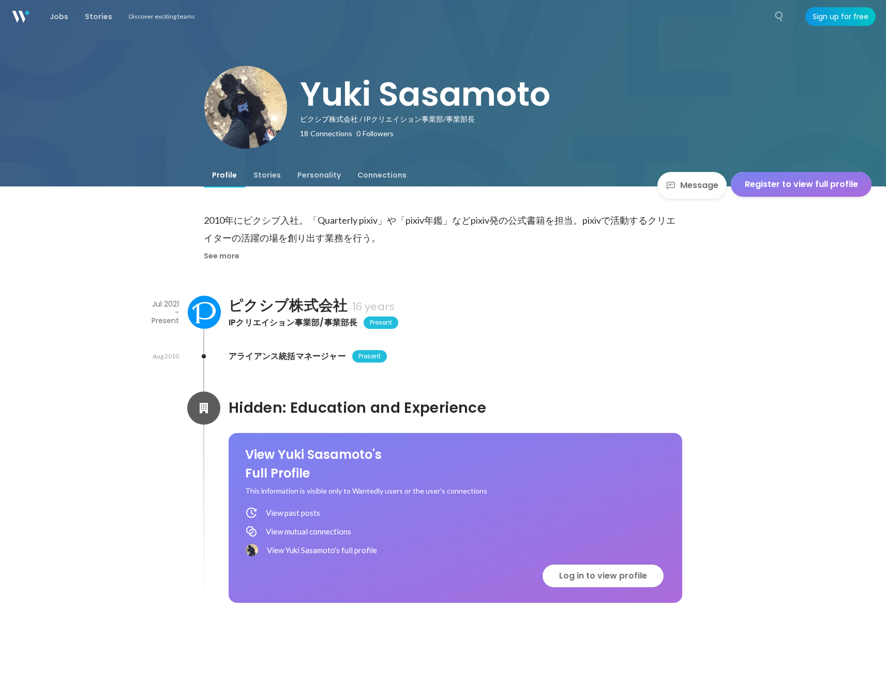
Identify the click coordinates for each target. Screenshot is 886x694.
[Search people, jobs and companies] (779, 16)
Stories (267, 175)
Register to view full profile (801, 184)
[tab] (224, 175)
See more (221, 256)
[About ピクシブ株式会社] (203, 312)
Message (699, 185)
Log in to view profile (603, 576)
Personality (319, 175)
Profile (224, 175)
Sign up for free (840, 16)
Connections (382, 175)
